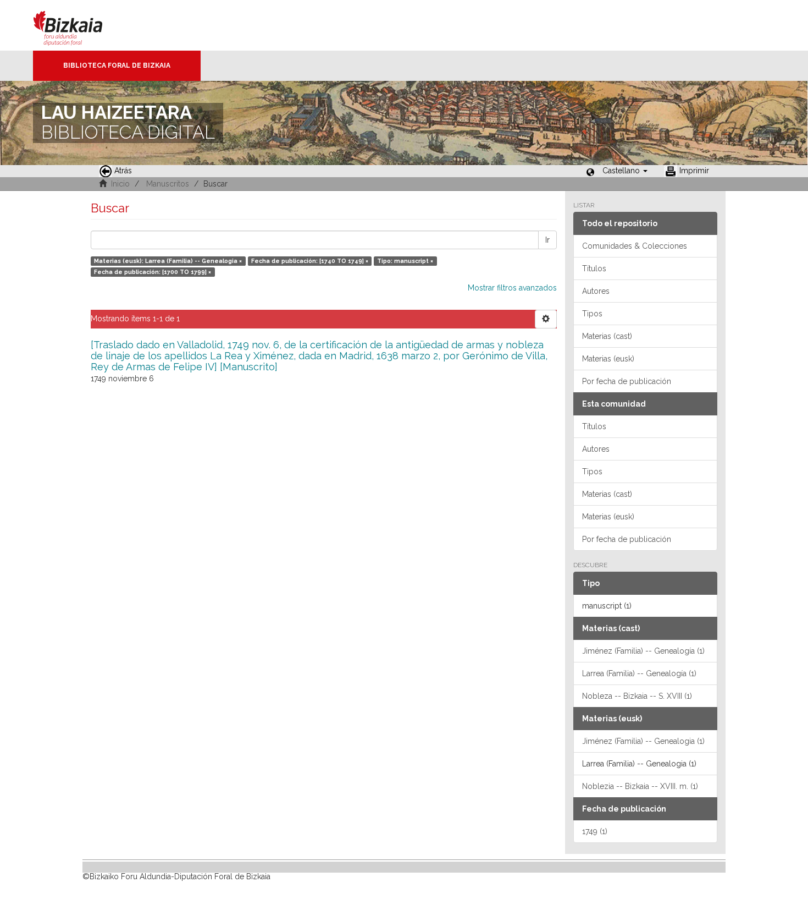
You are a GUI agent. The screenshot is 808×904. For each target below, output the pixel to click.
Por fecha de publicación (626, 381)
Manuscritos (167, 183)
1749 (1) (594, 831)
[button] (625, 170)
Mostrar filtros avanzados (512, 287)
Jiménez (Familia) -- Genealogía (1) (643, 651)
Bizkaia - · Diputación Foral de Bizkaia (79, 25)
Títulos (594, 268)
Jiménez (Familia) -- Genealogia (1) (643, 741)
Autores (596, 291)
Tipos (592, 313)
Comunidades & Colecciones (634, 246)
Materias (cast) (607, 336)
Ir (547, 239)
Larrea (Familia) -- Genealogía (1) (639, 673)
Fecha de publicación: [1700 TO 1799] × (152, 272)
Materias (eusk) (608, 358)
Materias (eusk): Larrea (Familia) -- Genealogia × (168, 260)
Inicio (120, 183)
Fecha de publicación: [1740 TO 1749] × (309, 260)
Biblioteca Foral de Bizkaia (116, 65)
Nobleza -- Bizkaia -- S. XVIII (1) (637, 696)
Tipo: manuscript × (405, 260)
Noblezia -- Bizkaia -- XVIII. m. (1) (640, 786)
